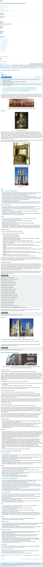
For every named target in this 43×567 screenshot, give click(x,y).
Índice (37, 77)
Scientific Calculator (4, 45)
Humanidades (16, 67)
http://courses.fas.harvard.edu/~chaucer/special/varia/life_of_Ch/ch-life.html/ (14, 476)
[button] (3, 51)
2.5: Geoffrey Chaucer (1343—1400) (10, 555)
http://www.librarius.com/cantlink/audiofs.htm (9, 221)
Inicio (5, 67)
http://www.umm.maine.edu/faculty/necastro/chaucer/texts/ (24, 207)
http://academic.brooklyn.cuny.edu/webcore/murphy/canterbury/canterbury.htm (15, 194)
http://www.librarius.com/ (32, 196)
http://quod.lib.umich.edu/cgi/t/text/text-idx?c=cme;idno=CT (12, 212)
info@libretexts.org (15, 565)
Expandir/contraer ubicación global (41, 67)
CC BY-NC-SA (22, 555)
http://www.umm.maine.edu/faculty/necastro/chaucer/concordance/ (13, 547)
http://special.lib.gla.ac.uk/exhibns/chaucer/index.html (11, 542)
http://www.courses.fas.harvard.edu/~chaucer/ (12, 461)
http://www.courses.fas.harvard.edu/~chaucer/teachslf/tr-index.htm (30, 202)
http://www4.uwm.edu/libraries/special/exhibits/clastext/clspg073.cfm (19, 540)
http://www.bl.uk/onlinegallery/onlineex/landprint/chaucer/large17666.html (22, 527)
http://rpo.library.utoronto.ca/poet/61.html (17, 214)
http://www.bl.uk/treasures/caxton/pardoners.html (25, 463)
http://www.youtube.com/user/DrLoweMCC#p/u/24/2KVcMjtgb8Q (13, 519)
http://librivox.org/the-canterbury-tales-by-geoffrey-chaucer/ (12, 219)
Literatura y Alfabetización (24, 67)
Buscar (2, 66)
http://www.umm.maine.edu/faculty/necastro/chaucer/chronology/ (13, 470)
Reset (1, 22)
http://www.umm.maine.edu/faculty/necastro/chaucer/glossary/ (12, 551)
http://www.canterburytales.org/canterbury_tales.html (10, 200)
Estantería (9, 67)
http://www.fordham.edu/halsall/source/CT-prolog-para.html (30, 198)
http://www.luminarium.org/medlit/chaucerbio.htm (10, 474)
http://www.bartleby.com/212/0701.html (20, 468)
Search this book (2, 14)
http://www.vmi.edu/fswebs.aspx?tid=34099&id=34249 (31, 227)
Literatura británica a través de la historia (36, 67)
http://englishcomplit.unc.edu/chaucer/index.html (10, 459)
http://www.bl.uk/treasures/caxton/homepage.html (10, 525)
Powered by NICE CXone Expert (12, 563)
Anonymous (2, 556)
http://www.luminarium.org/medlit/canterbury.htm (10, 224)
